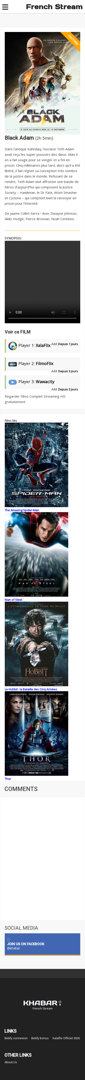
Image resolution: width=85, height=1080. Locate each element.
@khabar (13, 948)
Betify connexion (16, 1038)
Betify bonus (40, 1038)
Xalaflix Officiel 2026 (66, 1038)
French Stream (54, 6)
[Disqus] (42, 858)
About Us (11, 1062)
